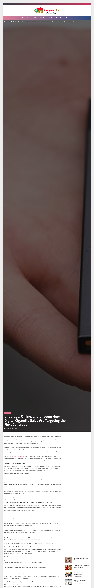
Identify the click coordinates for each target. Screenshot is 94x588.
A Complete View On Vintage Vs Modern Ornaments (81, 566)
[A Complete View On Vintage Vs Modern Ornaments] (68, 567)
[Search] (89, 18)
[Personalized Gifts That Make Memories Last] (68, 560)
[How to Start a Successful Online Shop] (68, 582)
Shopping (7, 412)
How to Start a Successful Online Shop (80, 581)
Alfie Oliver (6, 428)
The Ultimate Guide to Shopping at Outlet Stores (81, 573)
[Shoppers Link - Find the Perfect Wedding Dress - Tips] (47, 10)
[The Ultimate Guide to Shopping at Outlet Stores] (68, 574)
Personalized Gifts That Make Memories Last (81, 559)
